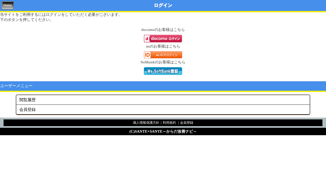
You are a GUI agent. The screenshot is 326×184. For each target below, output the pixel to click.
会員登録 (27, 109)
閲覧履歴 (27, 100)
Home (7, 5)
